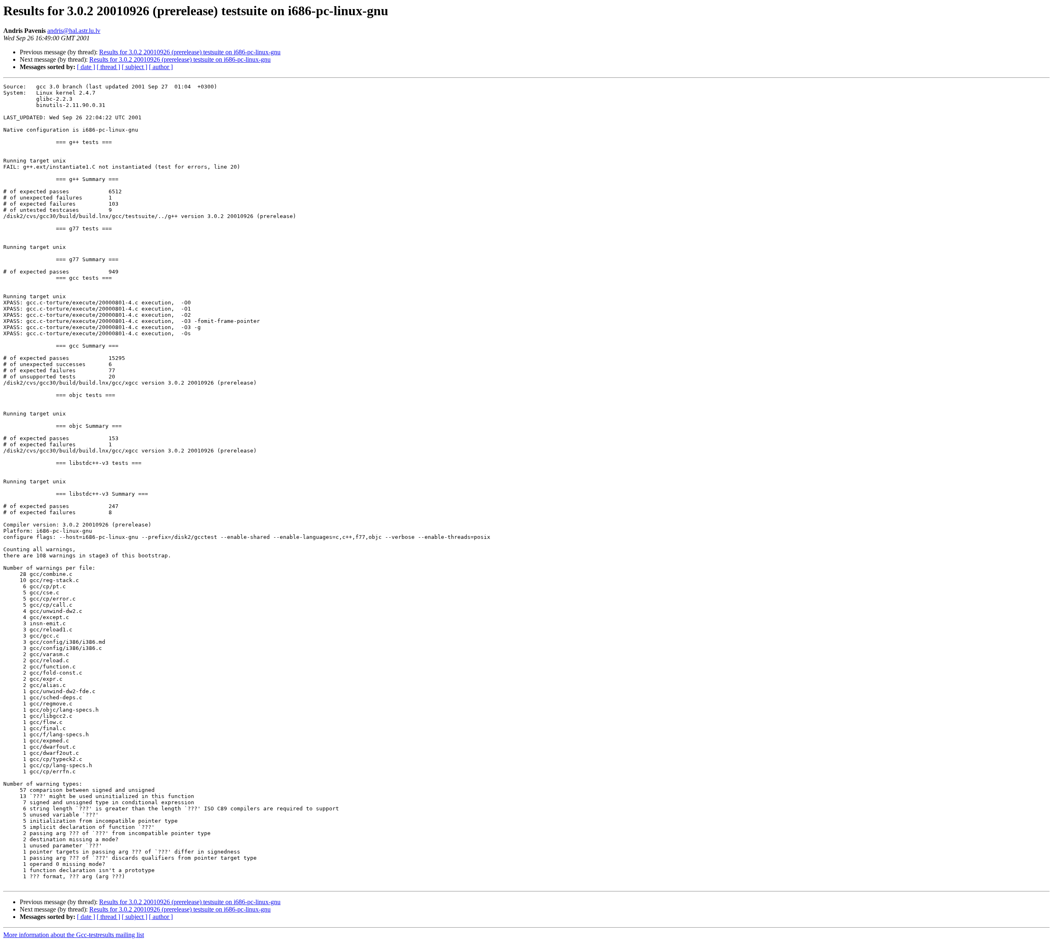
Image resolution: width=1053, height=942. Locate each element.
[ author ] (161, 66)
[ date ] (86, 66)
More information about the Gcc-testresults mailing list (73, 934)
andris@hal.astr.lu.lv (73, 30)
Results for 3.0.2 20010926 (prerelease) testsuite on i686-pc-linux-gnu (190, 52)
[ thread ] (108, 66)
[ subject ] (134, 66)
